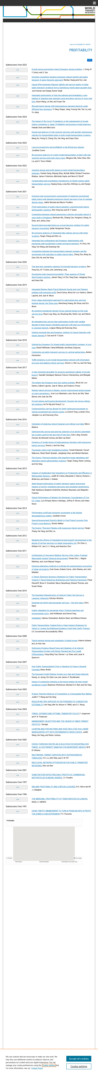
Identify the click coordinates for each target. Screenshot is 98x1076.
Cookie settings (49, 1065)
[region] (49, 1062)
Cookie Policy (37, 1068)
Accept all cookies (79, 1058)
